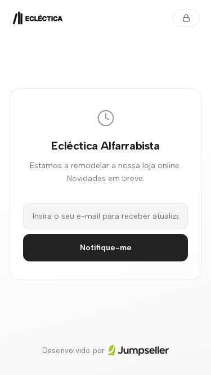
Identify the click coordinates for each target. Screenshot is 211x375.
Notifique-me (106, 247)
